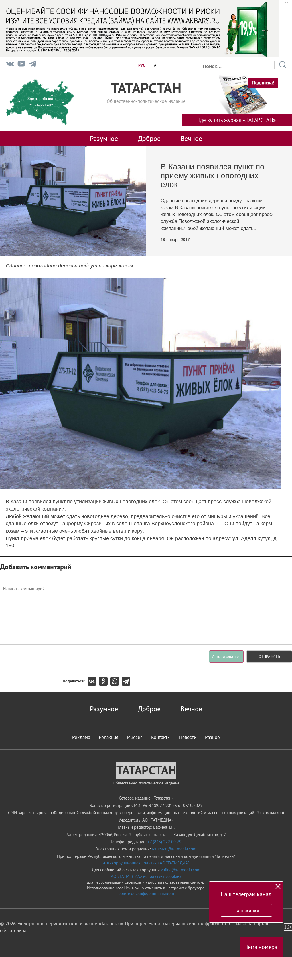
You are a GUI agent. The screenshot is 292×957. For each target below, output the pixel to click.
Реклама (81, 737)
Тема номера (261, 947)
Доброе (149, 138)
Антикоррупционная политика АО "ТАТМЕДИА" (146, 863)
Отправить (269, 656)
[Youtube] (21, 65)
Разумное (104, 138)
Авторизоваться (226, 656)
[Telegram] (32, 65)
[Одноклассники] (104, 681)
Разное (212, 737)
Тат (155, 65)
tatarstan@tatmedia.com (174, 849)
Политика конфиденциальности (146, 893)
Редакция (108, 737)
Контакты (161, 737)
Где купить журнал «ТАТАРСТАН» (237, 120)
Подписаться (246, 910)
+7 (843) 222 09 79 (164, 841)
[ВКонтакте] (93, 681)
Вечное (191, 138)
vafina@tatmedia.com (180, 869)
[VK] (10, 65)
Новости (187, 737)
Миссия (135, 737)
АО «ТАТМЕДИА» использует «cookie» (146, 876)
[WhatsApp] (116, 681)
